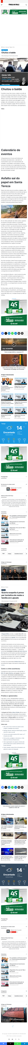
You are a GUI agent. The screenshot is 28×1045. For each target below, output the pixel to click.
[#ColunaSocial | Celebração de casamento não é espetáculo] (5, 541)
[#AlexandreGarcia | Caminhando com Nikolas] (5, 523)
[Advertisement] (14, 30)
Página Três (12, 47)
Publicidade (14, 298)
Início (3, 47)
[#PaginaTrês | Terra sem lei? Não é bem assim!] (21, 381)
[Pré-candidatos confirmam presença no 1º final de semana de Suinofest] (7, 381)
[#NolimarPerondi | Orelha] (5, 535)
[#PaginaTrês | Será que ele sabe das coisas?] (21, 397)
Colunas (7, 47)
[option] (14, 572)
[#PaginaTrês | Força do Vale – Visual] (21, 410)
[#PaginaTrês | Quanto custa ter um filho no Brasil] (7, 397)
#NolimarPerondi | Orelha (15, 533)
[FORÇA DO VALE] (14, 5)
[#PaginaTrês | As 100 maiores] (7, 410)
